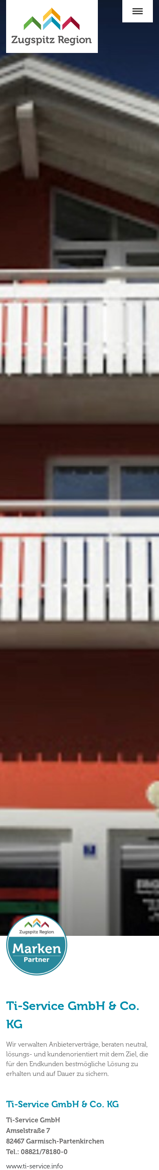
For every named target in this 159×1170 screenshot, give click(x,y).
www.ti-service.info (34, 1166)
